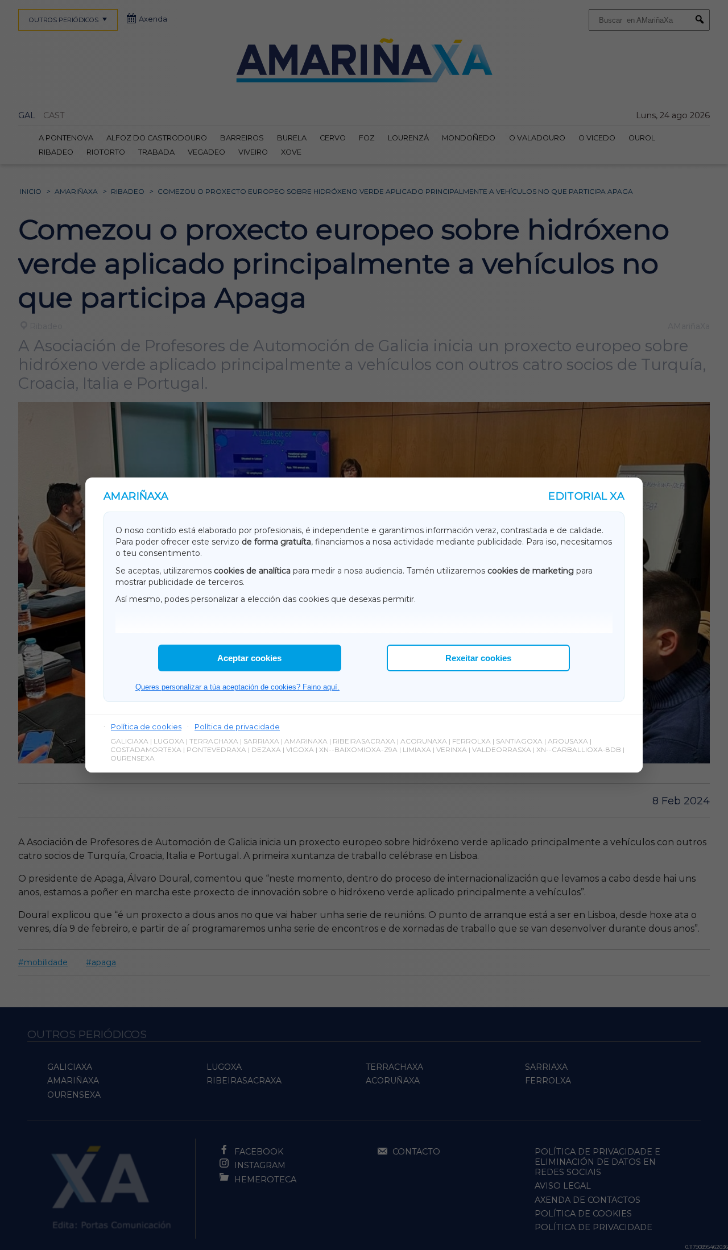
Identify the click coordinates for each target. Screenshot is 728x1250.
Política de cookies (146, 726)
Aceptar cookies (249, 658)
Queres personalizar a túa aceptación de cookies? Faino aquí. (237, 687)
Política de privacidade (237, 726)
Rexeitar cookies (478, 658)
